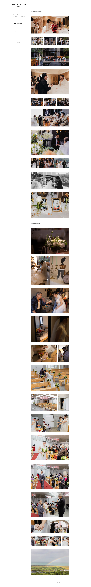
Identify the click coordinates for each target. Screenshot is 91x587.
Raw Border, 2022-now (18, 14)
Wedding (18, 29)
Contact (18, 42)
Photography (18, 23)
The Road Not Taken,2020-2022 (18, 16)
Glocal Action (18, 31)
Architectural (18, 26)
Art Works (18, 11)
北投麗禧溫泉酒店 (39, 11)
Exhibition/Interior (18, 28)
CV (18, 39)
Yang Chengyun (18, 4)
